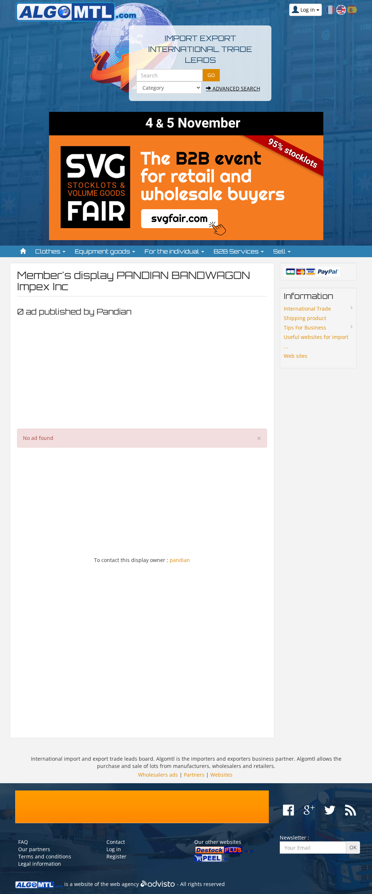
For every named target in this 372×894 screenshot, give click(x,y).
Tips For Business (305, 327)
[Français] (330, 9)
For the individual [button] (173, 251)
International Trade (307, 308)
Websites (221, 774)
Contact (115, 841)
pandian (180, 560)
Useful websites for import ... (316, 341)
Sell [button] (280, 251)
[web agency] (157, 884)
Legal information (39, 863)
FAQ (23, 841)
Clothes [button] (48, 251)
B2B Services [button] (237, 251)
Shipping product (305, 318)
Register (116, 856)
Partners (194, 774)
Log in (113, 849)
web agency (124, 884)
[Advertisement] (142, 370)
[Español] (352, 9)
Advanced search (235, 88)
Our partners (34, 849)
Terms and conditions (44, 856)
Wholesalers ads (158, 774)
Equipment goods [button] (103, 251)
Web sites (295, 355)
